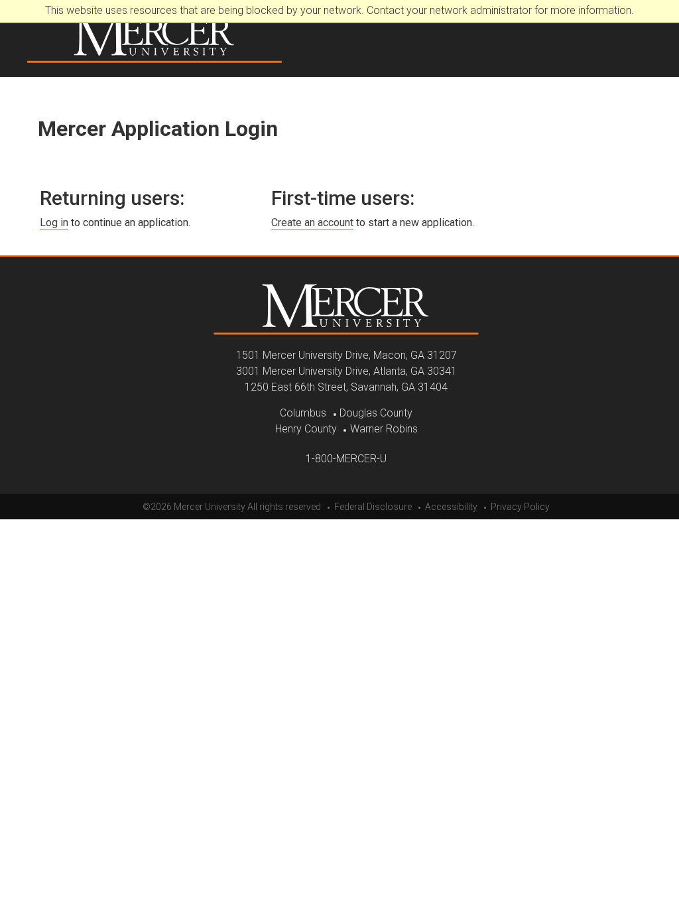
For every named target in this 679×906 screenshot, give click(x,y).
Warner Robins (384, 428)
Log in (54, 222)
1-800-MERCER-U (346, 458)
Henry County (306, 428)
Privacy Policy (520, 506)
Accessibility (451, 506)
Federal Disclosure (373, 506)
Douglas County (376, 413)
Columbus (303, 413)
